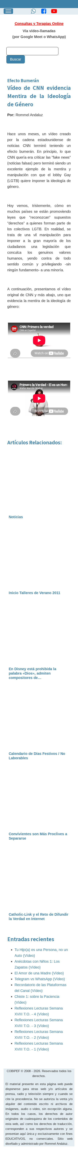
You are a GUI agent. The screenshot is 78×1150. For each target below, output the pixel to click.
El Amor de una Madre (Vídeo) (39, 973)
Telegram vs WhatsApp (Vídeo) (40, 979)
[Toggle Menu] (8, 11)
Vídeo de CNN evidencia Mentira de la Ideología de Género (39, 96)
